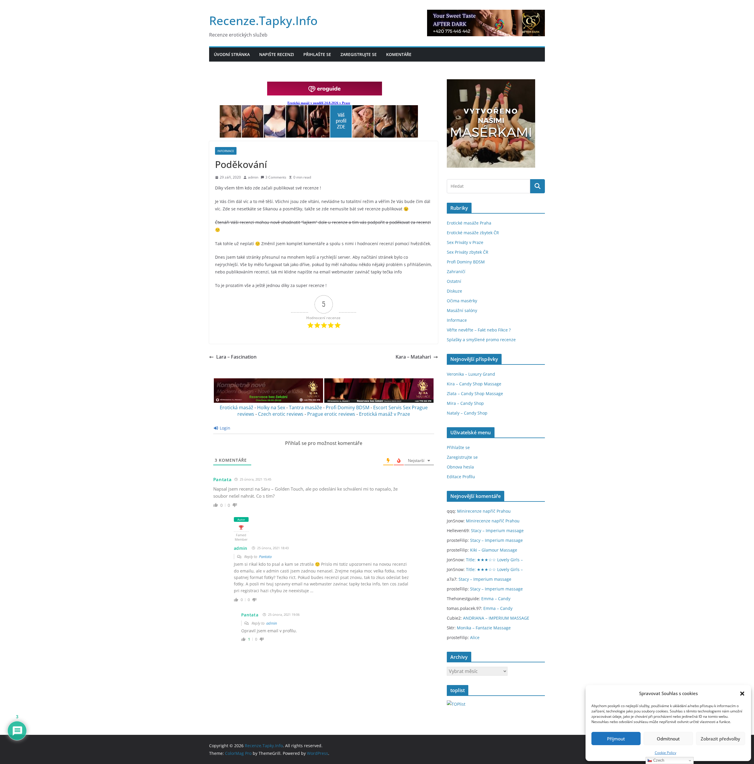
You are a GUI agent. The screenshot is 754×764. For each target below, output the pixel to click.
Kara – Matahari (413, 357)
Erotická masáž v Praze (384, 414)
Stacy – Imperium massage (497, 530)
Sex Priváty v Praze (465, 242)
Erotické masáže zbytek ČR (473, 232)
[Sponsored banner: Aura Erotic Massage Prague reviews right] (379, 401)
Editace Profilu (461, 476)
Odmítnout (668, 739)
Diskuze (454, 291)
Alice (474, 637)
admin (253, 177)
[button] (742, 694)
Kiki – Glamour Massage (493, 550)
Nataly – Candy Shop (467, 413)
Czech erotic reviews (280, 414)
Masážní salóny (462, 310)
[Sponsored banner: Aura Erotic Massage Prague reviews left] (268, 401)
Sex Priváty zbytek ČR (467, 252)
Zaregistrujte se (358, 54)
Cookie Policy (665, 752)
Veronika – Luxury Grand (471, 374)
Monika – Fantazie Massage (484, 628)
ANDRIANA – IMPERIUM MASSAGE (496, 618)
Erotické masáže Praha (469, 223)
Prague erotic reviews (331, 414)
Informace (225, 151)
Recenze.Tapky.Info (263, 20)
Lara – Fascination (236, 357)
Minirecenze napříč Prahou (484, 511)
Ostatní (454, 281)
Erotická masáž (236, 407)
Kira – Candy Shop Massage (474, 384)
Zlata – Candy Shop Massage (475, 393)
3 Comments (275, 177)
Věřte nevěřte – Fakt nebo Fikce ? (479, 330)
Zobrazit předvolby (720, 739)
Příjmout (616, 739)
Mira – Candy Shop (465, 403)
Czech (658, 760)
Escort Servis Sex (392, 407)
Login (224, 428)
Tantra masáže (305, 407)
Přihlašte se (317, 54)
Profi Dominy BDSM (347, 407)
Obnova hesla (460, 467)
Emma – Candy (495, 598)
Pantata (222, 479)
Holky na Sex (271, 407)
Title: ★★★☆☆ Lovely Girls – (494, 559)
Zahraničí (456, 271)
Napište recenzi (276, 54)
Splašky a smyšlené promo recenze (481, 339)
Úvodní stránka (232, 54)
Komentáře (398, 54)
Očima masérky (462, 300)
